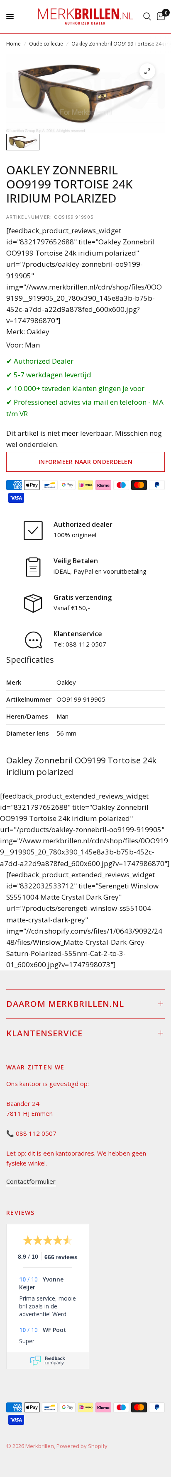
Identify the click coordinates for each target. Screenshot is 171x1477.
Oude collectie (46, 43)
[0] (159, 16)
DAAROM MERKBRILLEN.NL (65, 1003)
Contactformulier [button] (31, 1181)
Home (13, 43)
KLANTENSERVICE (44, 1033)
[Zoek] (147, 16)
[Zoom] (147, 71)
